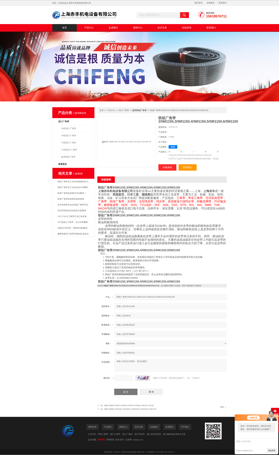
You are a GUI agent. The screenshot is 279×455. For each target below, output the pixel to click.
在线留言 (210, 3)
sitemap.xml (138, 440)
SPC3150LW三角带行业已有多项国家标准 (75, 216)
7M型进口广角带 (68, 143)
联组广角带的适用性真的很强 (71, 199)
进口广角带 (124, 110)
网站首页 (92, 427)
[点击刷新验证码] (143, 377)
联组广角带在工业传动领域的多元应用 (75, 181)
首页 (64, 27)
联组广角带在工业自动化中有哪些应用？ (75, 187)
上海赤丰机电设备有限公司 (79, 3)
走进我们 (113, 27)
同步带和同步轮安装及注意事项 (72, 211)
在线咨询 (186, 27)
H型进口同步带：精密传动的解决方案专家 (75, 228)
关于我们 (185, 427)
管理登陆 (110, 440)
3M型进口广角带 (68, 128)
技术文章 (162, 27)
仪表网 (129, 440)
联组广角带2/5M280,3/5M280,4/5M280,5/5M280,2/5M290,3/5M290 (129, 406)
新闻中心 (137, 27)
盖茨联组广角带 (68, 157)
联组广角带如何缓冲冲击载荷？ (72, 193)
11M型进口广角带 (69, 150)
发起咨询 (271, 450)
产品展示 (108, 427)
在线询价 (167, 167)
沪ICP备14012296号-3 (165, 452)
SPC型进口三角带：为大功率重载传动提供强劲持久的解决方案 (75, 222)
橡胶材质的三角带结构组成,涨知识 (73, 234)
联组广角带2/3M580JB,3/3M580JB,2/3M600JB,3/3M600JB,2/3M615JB (130, 409)
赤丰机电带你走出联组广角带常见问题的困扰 (75, 205)
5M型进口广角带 (68, 135)
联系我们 (223, 3)
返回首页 (198, 3)
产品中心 (89, 27)
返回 (222, 407)
